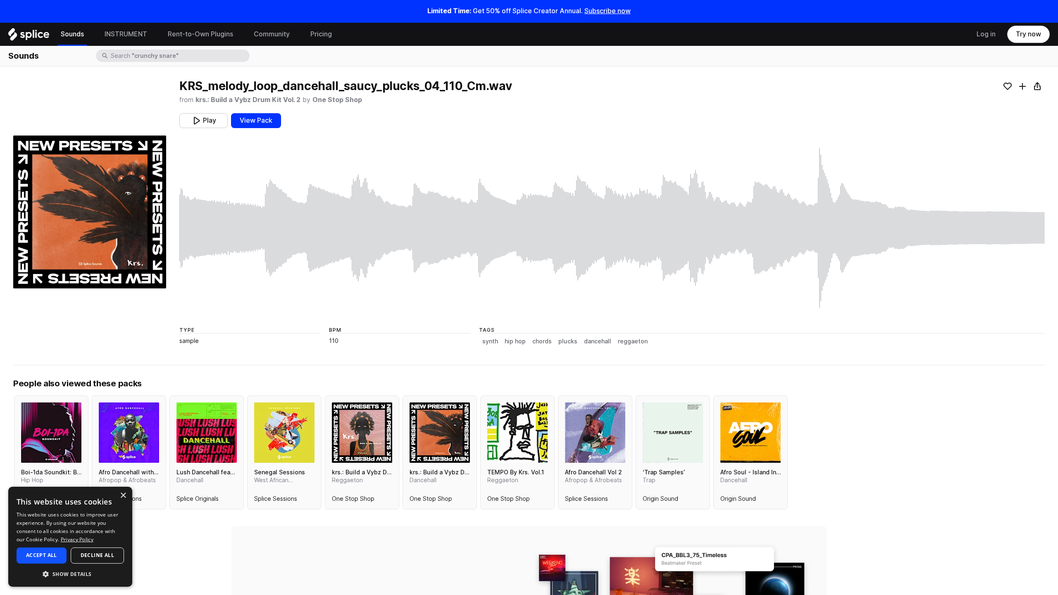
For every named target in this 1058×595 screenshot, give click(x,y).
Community (272, 34)
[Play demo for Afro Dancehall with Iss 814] (129, 433)
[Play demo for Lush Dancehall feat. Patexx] (207, 433)
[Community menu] (296, 34)
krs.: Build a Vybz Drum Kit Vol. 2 (247, 100)
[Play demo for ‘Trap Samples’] (673, 433)
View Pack (256, 120)
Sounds (72, 34)
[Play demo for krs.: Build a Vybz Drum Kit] (362, 433)
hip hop (515, 341)
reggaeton (633, 341)
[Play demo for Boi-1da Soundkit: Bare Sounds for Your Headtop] (51, 433)
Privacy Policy (77, 539)
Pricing (321, 34)
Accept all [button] (41, 555)
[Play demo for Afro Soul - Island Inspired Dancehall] (751, 433)
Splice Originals (197, 500)
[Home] (28, 36)
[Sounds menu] (90, 34)
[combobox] (179, 55)
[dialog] (70, 537)
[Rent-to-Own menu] (239, 34)
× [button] (123, 496)
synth (490, 341)
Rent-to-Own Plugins (200, 34)
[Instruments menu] (153, 34)
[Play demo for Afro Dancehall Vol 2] (595, 433)
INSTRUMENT (126, 34)
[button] (70, 573)
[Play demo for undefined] (90, 212)
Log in (986, 34)
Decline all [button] (97, 555)
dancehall (597, 341)
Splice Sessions (275, 500)
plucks (567, 341)
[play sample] (612, 227)
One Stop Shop (337, 100)
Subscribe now (607, 11)
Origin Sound (660, 500)
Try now (1028, 34)
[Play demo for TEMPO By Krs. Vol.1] (517, 433)
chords (542, 341)
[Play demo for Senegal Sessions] (284, 433)
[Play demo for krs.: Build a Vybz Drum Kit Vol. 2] (440, 433)
